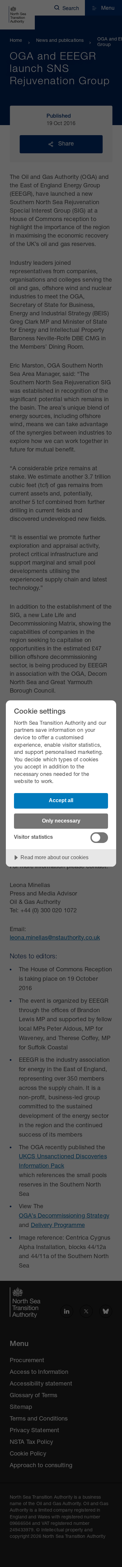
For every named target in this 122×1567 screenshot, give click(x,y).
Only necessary (61, 821)
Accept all (61, 800)
